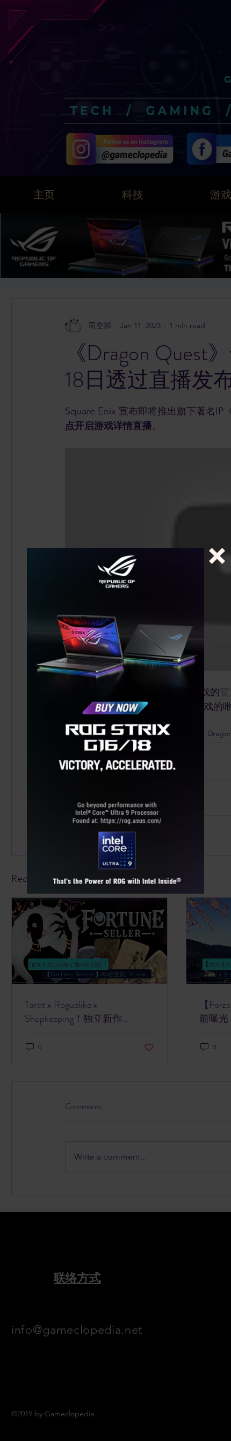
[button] (217, 556)
